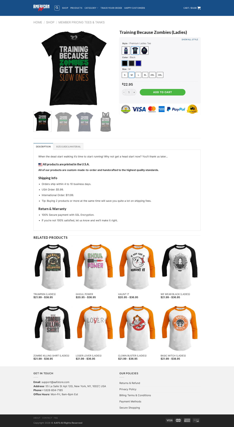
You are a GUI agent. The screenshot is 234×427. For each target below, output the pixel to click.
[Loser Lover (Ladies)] (95, 328)
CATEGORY (90, 8)
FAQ (56, 418)
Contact (47, 418)
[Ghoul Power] (95, 266)
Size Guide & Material (68, 146)
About (37, 418)
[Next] (109, 68)
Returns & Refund (129, 383)
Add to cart (162, 92)
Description (43, 146)
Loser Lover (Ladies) (89, 355)
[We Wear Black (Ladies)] (180, 266)
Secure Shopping (129, 407)
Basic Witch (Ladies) (173, 355)
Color (125, 57)
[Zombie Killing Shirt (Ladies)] (53, 328)
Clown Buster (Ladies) (132, 355)
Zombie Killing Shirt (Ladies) (51, 355)
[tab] (43, 146)
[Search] (57, 7)
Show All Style (190, 39)
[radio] (126, 50)
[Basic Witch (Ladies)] (180, 328)
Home (37, 22)
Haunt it (123, 294)
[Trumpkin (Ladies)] (53, 266)
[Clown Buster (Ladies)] (137, 328)
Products (76, 8)
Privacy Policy (127, 389)
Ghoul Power (84, 294)
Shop (65, 8)
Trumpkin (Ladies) (44, 294)
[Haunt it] (137, 266)
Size (124, 69)
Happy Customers (134, 8)
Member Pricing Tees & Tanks (81, 22)
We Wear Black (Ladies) (175, 294)
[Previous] (39, 68)
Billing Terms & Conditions (135, 395)
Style (125, 43)
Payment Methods (130, 401)
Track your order (111, 8)
